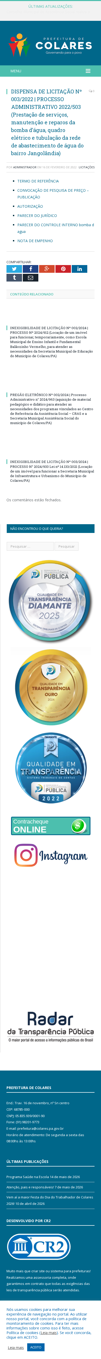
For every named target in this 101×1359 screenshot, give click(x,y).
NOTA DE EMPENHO (35, 240)
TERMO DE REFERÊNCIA (38, 181)
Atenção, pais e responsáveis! (30, 1187)
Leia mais (49, 1332)
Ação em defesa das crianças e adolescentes (49, 12)
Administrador (25, 167)
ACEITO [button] (35, 1347)
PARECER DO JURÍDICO (37, 215)
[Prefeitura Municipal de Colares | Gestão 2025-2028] (50, 43)
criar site (38, 1271)
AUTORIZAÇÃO (30, 206)
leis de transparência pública (29, 1290)
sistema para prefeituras (70, 1271)
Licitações (87, 167)
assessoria (42, 1277)
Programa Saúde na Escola (27, 1176)
